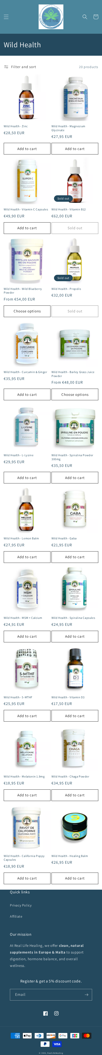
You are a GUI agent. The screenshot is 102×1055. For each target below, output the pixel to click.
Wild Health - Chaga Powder (70, 776)
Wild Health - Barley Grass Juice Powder (72, 374)
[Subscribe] (86, 995)
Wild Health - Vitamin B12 (68, 209)
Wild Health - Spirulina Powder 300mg (72, 457)
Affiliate (16, 916)
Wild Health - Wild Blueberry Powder (23, 291)
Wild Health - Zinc (16, 126)
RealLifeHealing (55, 1053)
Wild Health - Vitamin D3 (67, 697)
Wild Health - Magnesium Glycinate (68, 128)
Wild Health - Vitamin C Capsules (26, 209)
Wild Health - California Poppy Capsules (24, 858)
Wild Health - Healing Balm (69, 856)
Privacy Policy (20, 905)
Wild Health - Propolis (66, 289)
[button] (6, 16)
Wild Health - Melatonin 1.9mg (24, 776)
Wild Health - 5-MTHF (18, 697)
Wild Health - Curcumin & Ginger (25, 372)
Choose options (27, 311)
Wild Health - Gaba (64, 538)
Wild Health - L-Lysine (18, 455)
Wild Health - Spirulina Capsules (73, 618)
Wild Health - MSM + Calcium (23, 618)
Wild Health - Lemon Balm (21, 538)
